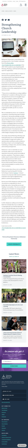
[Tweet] (5, 19)
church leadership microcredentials (11, 65)
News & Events (8, 11)
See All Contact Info (6, 402)
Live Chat (6, 399)
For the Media (4, 441)
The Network (4, 410)
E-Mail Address (14, 358)
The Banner (4, 435)
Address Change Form (6, 437)
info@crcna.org (9, 395)
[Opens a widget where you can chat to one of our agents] (22, 445)
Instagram (4, 416)
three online (10, 63)
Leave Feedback (14, 244)
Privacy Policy (4, 386)
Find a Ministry (9, 1)
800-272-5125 (7, 391)
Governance (4, 443)
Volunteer (4, 428)
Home (3, 11)
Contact (14, 1)
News (15, 11)
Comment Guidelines (6, 439)
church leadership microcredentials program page (14, 228)
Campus (15, 173)
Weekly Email (4, 408)
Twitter (3, 414)
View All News (13, 256)
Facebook (4, 412)
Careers (3, 430)
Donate (17, 1)
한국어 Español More (22, 1)
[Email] (8, 19)
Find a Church (4, 1)
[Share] (2, 19)
